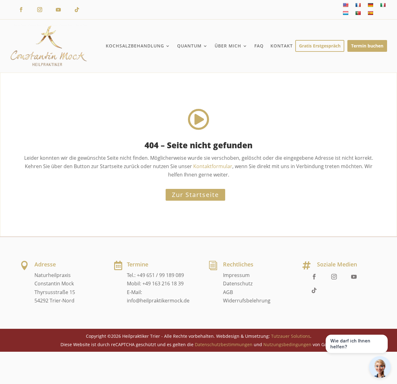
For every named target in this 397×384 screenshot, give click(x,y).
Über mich (228, 46)
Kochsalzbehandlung (135, 46)
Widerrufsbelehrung (246, 300)
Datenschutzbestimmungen (223, 344)
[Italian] (383, 4)
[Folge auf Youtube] (58, 10)
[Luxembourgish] (345, 13)
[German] (370, 4)
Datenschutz (237, 283)
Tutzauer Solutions (290, 336)
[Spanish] (370, 13)
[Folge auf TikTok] (77, 10)
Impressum (236, 275)
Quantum (189, 46)
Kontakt (281, 46)
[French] (358, 4)
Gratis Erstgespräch (320, 46)
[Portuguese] (358, 13)
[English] (345, 4)
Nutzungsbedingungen (287, 344)
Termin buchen (367, 46)
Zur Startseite (195, 194)
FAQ (259, 46)
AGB (228, 292)
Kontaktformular (212, 166)
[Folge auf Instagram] (40, 10)
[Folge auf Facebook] (21, 10)
